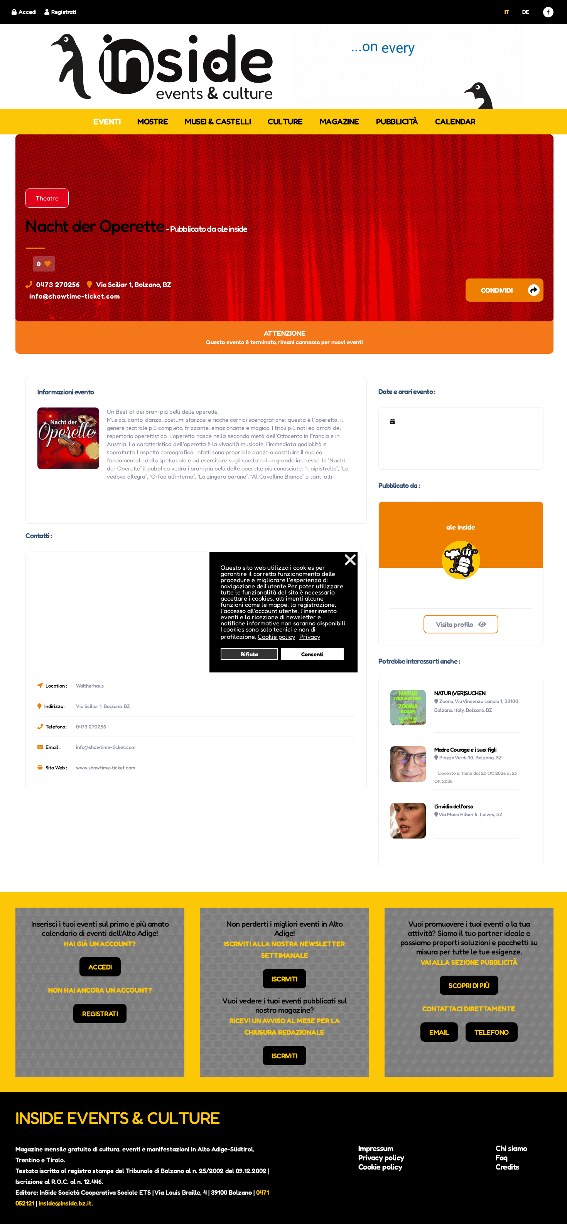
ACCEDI (100, 967)
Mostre (152, 121)
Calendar (455, 121)
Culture (285, 121)
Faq (502, 1157)
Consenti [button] (312, 654)
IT (507, 11)
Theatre (47, 198)
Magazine (339, 121)
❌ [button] (350, 559)
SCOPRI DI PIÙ (469, 985)
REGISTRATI (100, 1013)
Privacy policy (381, 1157)
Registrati (63, 11)
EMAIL (439, 1032)
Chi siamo (511, 1148)
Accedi (28, 11)
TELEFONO (491, 1032)
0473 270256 (58, 284)
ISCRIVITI (284, 978)
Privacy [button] (309, 636)
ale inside (232, 229)
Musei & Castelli (218, 121)
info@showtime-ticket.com (74, 296)
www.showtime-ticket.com (105, 767)
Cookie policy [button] (276, 636)
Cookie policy (380, 1166)
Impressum (375, 1148)
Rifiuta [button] (249, 654)
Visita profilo (455, 624)
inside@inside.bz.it (65, 1203)
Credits (507, 1166)
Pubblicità (397, 121)
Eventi (106, 121)
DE (525, 11)
